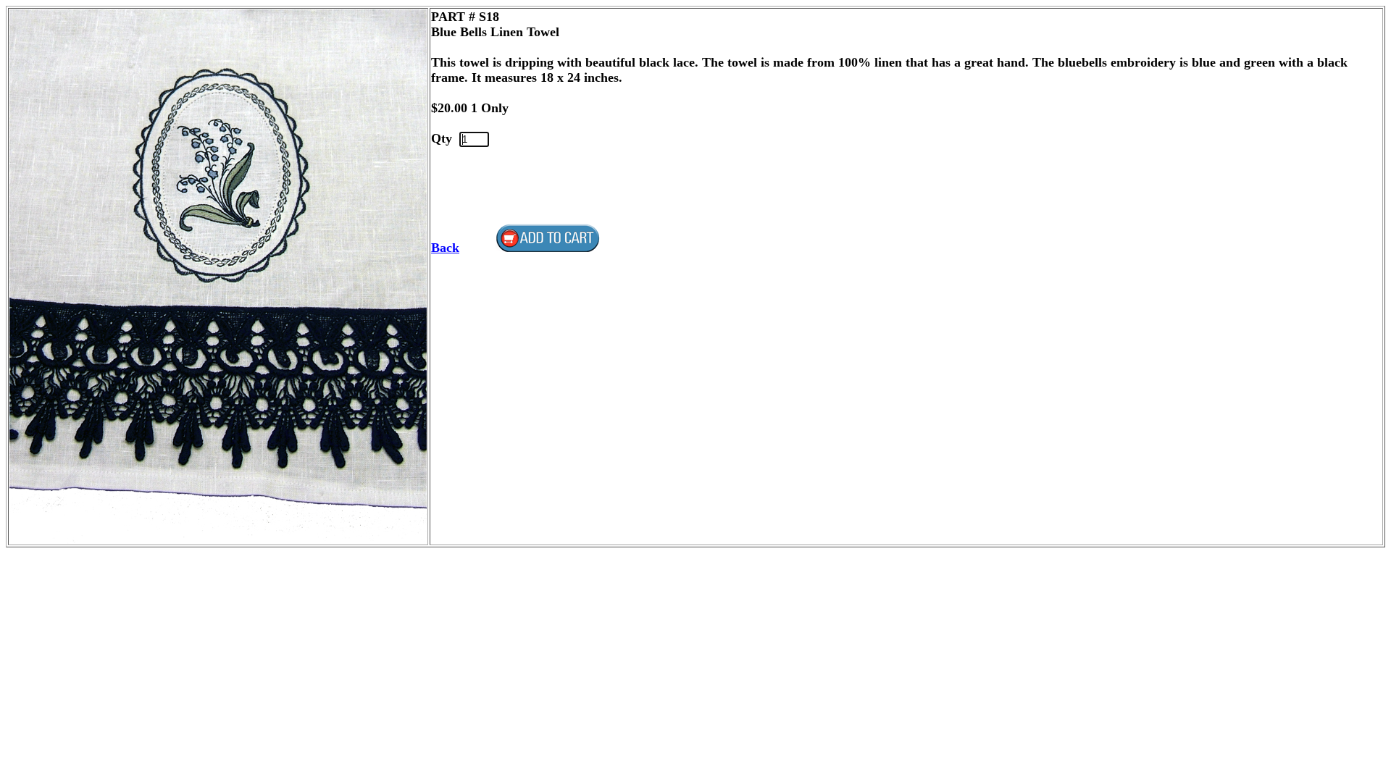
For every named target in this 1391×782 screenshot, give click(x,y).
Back (445, 247)
